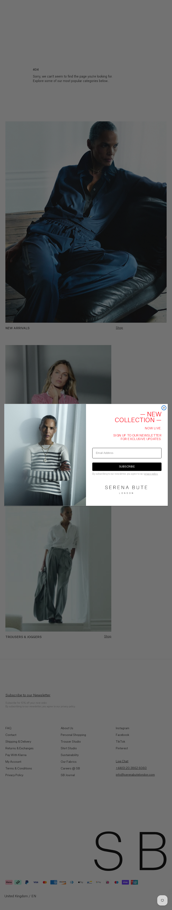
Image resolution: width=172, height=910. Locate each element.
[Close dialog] (164, 408)
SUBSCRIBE (127, 466)
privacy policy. (151, 474)
